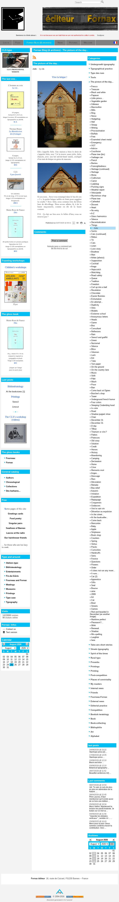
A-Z (92, 213)
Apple (93, 529)
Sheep (94, 125)
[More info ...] (75, 896)
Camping (95, 458)
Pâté (93, 379)
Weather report (97, 190)
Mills (93, 110)
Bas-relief (95, 488)
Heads (94, 319)
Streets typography (100, 649)
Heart (93, 207)
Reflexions (96, 331)
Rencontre (95, 523)
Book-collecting (98, 723)
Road (93, 411)
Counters (95, 538)
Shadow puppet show (100, 414)
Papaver (95, 95)
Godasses (95, 505)
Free (93, 136)
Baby (93, 526)
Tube (93, 361)
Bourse (94, 588)
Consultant (96, 328)
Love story (96, 249)
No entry (95, 210)
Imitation (95, 494)
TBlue (94, 429)
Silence (94, 219)
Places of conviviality (101, 679)
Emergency (96, 142)
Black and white (98, 92)
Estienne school (98, 314)
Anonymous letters (99, 317)
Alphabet (95, 736)
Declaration (96, 461)
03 (94, 853)
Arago (93, 266)
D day (94, 426)
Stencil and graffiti (99, 337)
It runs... (95, 573)
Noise (93, 116)
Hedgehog (95, 119)
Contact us (10, 629)
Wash (93, 381)
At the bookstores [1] (15, 391)
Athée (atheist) (97, 257)
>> (112, 844)
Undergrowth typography (103, 64)
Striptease (95, 532)
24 (94, 861)
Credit (94, 446)
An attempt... (97, 302)
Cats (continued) (98, 234)
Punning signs (97, 187)
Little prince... (97, 98)
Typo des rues (97, 73)
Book (93, 719)
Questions (95, 562)
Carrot (94, 181)
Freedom (95, 284)
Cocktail (95, 263)
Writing (94, 128)
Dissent (94, 204)
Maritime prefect (98, 619)
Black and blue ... (96, 762)
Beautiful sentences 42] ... (100, 773)
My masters (96, 684)
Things (94, 225)
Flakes (94, 435)
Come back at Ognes (100, 390)
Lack (93, 355)
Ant (92, 358)
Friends (94, 692)
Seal (93, 585)
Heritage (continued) (100, 169)
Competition (96, 710)
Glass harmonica (98, 216)
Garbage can (97, 157)
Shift (93, 376)
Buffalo (94, 134)
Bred (93, 603)
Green (94, 340)
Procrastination (98, 131)
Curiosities (96, 550)
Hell (93, 122)
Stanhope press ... (96, 757)
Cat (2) (94, 576)
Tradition (95, 281)
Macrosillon (96, 107)
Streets (94, 606)
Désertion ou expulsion (101, 511)
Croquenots (96, 502)
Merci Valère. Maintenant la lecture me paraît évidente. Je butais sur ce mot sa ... (101, 808)
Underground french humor (103, 399)
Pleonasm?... (97, 622)
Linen (93, 246)
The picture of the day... (101, 82)
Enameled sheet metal (101, 139)
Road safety (96, 275)
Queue (94, 278)
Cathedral (95, 201)
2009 (93, 594)
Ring (93, 113)
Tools (93, 77)
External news (97, 701)
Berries (94, 163)
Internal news (97, 688)
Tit (92, 240)
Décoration (96, 482)
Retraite (94, 485)
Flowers (94, 564)
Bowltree (95, 252)
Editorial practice (99, 706)
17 (94, 858)
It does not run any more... (103, 570)
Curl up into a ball (99, 287)
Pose (93, 384)
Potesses (95, 438)
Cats (93, 243)
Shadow (94, 631)
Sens (93, 556)
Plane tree (95, 198)
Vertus (94, 544)
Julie (96, 228)
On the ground (97, 367)
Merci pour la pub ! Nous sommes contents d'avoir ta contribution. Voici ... (100, 825)
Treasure (95, 89)
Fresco (94, 86)
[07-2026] (90, 839)
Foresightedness (98, 166)
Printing (94, 671)
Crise (93, 467)
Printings (95, 666)
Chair (93, 417)
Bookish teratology (100, 714)
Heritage (95, 172)
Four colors (96, 402)
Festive (94, 559)
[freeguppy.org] (44, 896)
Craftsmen (96, 178)
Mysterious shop (98, 196)
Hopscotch (96, 269)
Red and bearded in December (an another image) (100, 614)
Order (93, 567)
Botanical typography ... (99, 768)
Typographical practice (101, 69)
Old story (95, 441)
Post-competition (99, 675)
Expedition (96, 497)
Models (94, 311)
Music (94, 373)
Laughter (95, 637)
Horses (94, 449)
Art (92, 597)
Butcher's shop (98, 393)
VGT (93, 145)
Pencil (94, 160)
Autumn (94, 491)
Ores (93, 308)
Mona (93, 175)
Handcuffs (95, 553)
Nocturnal (95, 343)
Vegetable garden (99, 101)
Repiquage (96, 500)
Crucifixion (96, 151)
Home (94, 464)
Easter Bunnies (98, 296)
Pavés (94, 547)
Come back (96, 520)
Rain (93, 334)
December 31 (97, 420)
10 (94, 856)
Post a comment (59, 241)
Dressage (95, 476)
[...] (80, 30)
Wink (93, 625)
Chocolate (95, 293)
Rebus (94, 237)
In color (94, 408)
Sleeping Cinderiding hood (103, 405)
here (93, 640)
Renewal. (95, 628)
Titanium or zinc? (99, 432)
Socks (94, 231)
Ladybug (95, 184)
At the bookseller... (99, 517)
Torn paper (96, 364)
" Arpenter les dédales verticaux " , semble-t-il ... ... (100, 817)
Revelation (96, 290)
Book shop (96, 535)
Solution (95, 443)
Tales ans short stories (101, 645)
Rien (93, 479)
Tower (94, 396)
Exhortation (96, 299)
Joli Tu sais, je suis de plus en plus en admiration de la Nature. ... (100, 789)
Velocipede (96, 193)
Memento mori (97, 470)
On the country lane (100, 370)
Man (93, 255)
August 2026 (102, 840)
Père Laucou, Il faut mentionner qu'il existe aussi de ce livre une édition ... (101, 799)
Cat (92, 600)
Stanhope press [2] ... (98, 752)
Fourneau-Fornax (99, 697)
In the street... (97, 514)
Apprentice (96, 579)
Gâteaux (95, 104)
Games (94, 609)
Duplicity (95, 305)
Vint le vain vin (98, 508)
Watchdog (95, 272)
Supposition (96, 260)
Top (59, 892)
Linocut (15, 407)
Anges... (95, 473)
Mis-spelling (96, 634)
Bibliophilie (96, 727)
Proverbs (95, 662)
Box (93, 325)
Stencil (15, 402)
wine (93, 591)
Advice (94, 148)
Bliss (93, 349)
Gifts (93, 582)
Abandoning (96, 455)
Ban (93, 387)
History (94, 452)
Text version (11, 632)
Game (94, 322)
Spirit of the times (99, 653)
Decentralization (98, 222)
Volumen (95, 352)
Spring (94, 541)
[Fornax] (12, 30)
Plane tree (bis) (98, 154)
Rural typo (96, 658)
